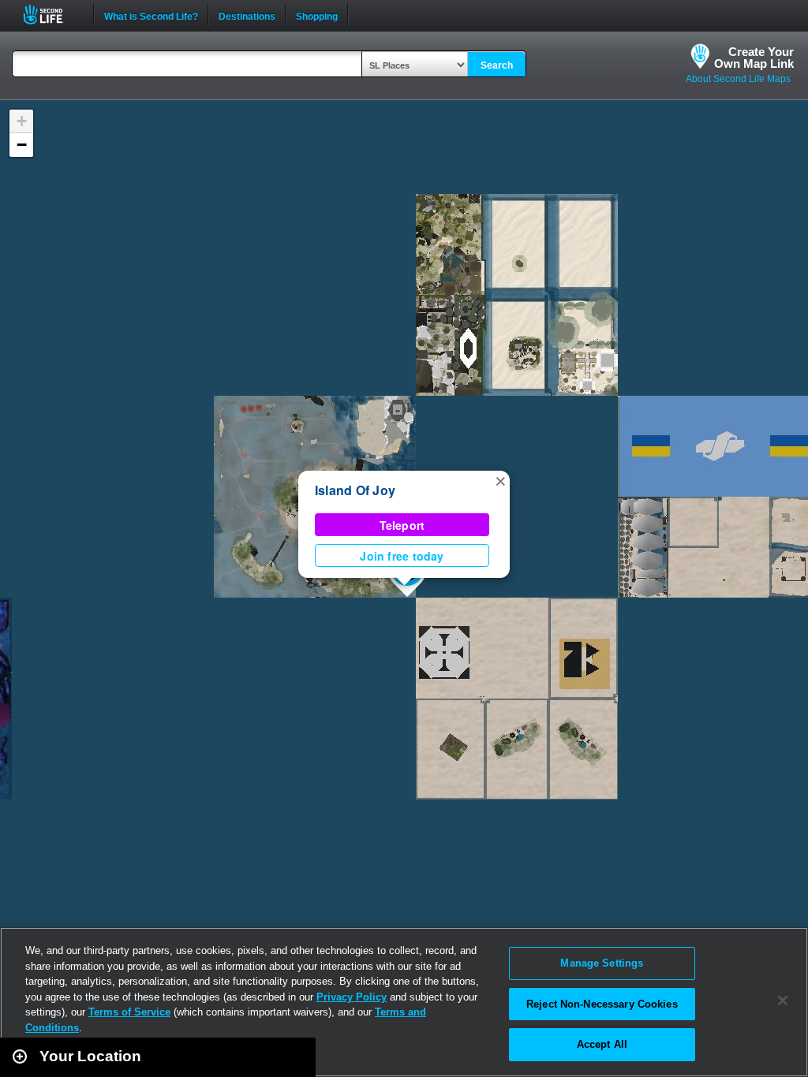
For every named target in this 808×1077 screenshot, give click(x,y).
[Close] (782, 1000)
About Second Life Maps (738, 78)
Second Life (51, 14)
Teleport (402, 525)
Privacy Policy (351, 997)
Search (497, 65)
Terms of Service (129, 1012)
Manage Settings (601, 963)
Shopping (317, 15)
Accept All (602, 1044)
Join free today (401, 556)
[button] (500, 480)
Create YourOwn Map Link (754, 57)
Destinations (247, 15)
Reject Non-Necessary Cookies (602, 1004)
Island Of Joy (355, 490)
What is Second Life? (151, 15)
